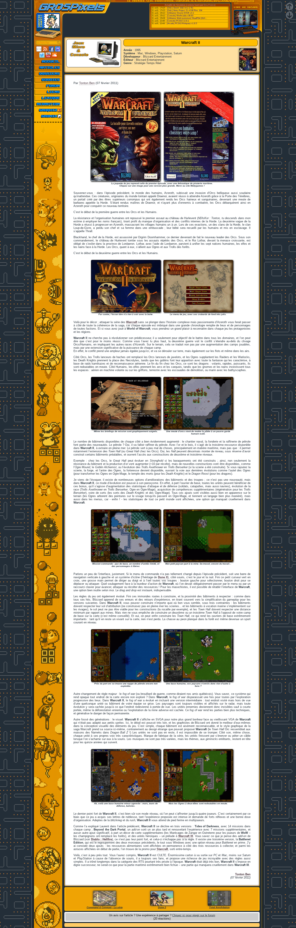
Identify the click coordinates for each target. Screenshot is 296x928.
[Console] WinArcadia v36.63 (180, 16)
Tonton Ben (87, 83)
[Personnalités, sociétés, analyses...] (48, 74)
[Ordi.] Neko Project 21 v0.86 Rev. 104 (184, 10)
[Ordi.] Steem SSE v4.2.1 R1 (180, 8)
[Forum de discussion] (48, 86)
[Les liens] (48, 92)
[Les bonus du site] (48, 80)
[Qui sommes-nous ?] (48, 104)
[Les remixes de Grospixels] (48, 116)
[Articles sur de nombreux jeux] (48, 67)
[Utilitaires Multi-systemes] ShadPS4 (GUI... (187, 18)
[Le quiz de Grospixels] (48, 110)
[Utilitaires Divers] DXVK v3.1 (180, 13)
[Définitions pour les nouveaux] (48, 98)
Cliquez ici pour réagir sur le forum (193, 915)
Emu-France (209, 5)
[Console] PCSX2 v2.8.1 (178, 21)
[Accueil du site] (48, 61)
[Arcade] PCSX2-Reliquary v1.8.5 (182, 23)
